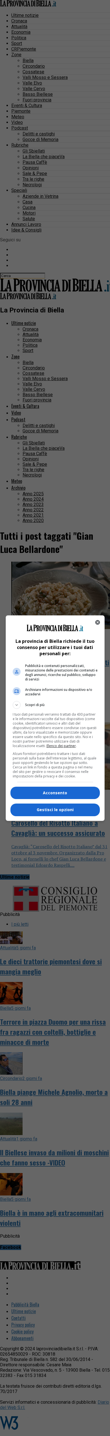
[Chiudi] (97, 622)
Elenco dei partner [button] (61, 745)
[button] (55, 705)
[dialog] (55, 718)
